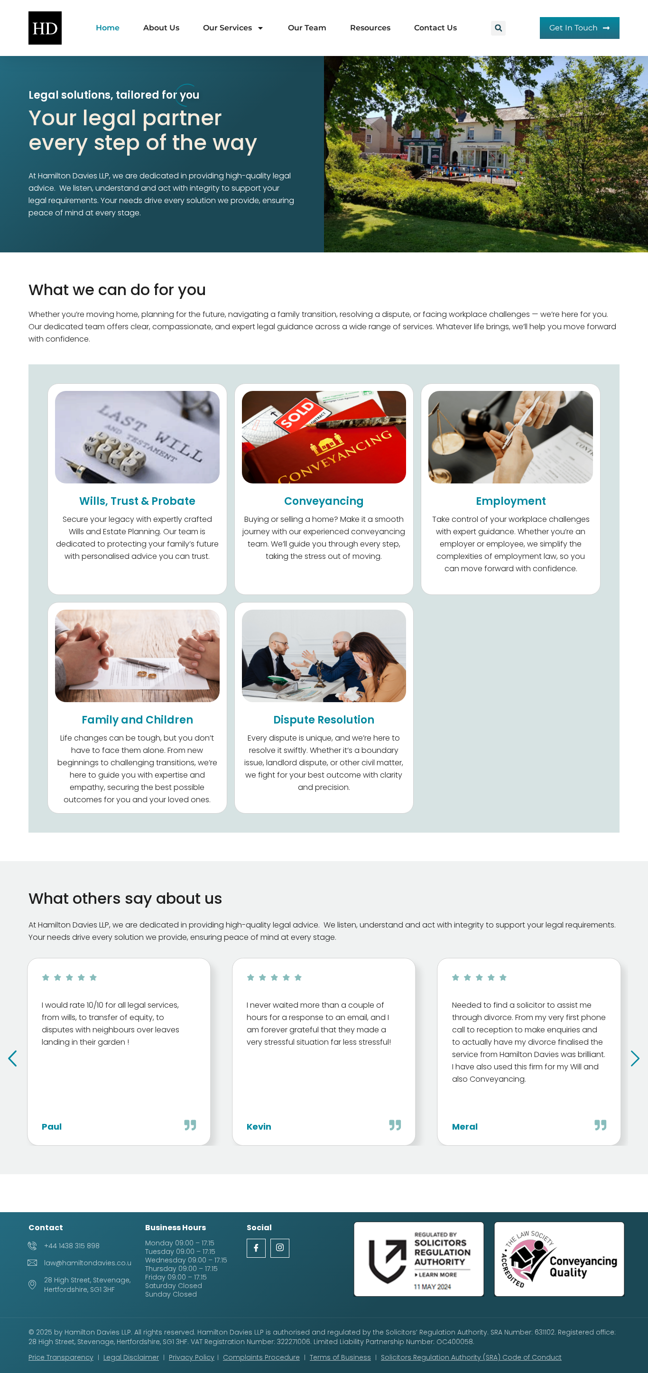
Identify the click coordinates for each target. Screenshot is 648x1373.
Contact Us (435, 27)
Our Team (307, 27)
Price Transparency (60, 1357)
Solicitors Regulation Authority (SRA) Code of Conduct (471, 1357)
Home (108, 27)
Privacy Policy (191, 1357)
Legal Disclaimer (131, 1357)
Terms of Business (340, 1357)
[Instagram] (279, 1248)
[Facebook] (256, 1248)
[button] (498, 28)
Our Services (227, 27)
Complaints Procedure (261, 1357)
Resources (370, 27)
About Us (161, 27)
